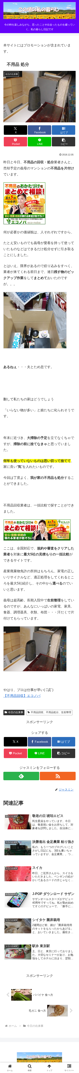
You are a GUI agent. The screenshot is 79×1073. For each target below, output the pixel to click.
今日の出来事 (15, 712)
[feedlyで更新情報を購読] (21, 776)
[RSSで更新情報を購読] (58, 776)
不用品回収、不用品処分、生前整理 (51, 712)
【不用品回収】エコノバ (21, 696)
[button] (63, 141)
